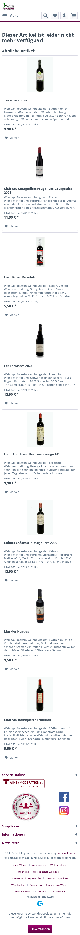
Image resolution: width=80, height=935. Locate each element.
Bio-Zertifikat (58, 891)
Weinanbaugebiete (57, 878)
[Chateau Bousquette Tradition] (40, 694)
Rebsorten (36, 885)
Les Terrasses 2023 (18, 366)
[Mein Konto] (64, 15)
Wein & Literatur (23, 891)
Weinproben (39, 865)
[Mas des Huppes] (40, 606)
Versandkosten (66, 853)
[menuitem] (10, 15)
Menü (14, 15)
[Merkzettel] (55, 15)
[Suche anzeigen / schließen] (45, 15)
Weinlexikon (18, 885)
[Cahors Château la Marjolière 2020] (40, 517)
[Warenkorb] (74, 15)
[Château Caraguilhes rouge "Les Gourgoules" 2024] (40, 163)
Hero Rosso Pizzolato (20, 277)
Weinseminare (58, 865)
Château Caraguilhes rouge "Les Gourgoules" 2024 (39, 191)
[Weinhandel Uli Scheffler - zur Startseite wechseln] (8, 6)
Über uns (23, 871)
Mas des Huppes (16, 631)
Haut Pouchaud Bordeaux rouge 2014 (33, 454)
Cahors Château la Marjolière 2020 (30, 543)
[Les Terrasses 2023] (40, 340)
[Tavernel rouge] (40, 74)
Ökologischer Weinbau (46, 871)
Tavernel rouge (15, 100)
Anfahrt (42, 891)
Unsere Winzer (18, 865)
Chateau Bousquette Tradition (27, 720)
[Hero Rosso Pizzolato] (40, 252)
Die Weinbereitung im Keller (26, 878)
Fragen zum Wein (56, 885)
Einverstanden (40, 929)
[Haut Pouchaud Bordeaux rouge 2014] (40, 429)
